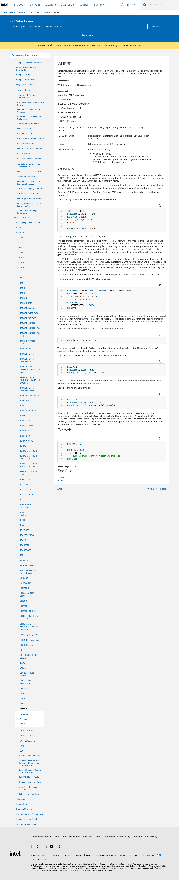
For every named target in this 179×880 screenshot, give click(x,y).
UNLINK (23, 601)
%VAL (22, 663)
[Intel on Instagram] (58, 846)
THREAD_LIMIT (26, 489)
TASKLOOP (25, 420)
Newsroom (74, 836)
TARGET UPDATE (27, 400)
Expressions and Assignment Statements (30, 117)
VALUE (23, 668)
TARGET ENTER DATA (29, 313)
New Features (24, 90)
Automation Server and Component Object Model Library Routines (29, 763)
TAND (22, 288)
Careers (98, 836)
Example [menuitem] (23, 719)
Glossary (21, 799)
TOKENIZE (24, 530)
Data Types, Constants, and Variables (29, 110)
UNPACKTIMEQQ (27, 611)
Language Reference (25, 85)
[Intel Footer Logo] (15, 853)
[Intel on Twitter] (38, 846)
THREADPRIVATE (27, 494)
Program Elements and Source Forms (30, 103)
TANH (22, 293)
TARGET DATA (26, 303)
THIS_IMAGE (25, 484)
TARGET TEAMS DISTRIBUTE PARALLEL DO (30, 369)
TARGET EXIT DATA (28, 318)
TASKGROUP (25, 415)
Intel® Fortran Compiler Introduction (26, 69)
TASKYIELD (25, 436)
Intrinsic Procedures (26, 143)
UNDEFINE (24, 588)
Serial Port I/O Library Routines (27, 788)
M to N (21, 257)
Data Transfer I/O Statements (30, 148)
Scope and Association (27, 176)
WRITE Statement (27, 741)
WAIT (22, 703)
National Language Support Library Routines (30, 771)
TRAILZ (23, 540)
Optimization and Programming (29, 814)
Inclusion (137, 836)
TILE (22, 499)
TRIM (22, 555)
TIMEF (22, 520)
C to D (21, 232)
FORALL (61, 477)
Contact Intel (60, 836)
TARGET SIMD (26, 349)
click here (108, 45)
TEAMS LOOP (26, 479)
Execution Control (25, 133)
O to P (21, 262)
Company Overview (41, 836)
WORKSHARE (26, 736)
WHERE (23, 708)
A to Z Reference (24, 217)
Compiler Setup (23, 74)
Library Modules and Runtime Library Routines (30, 204)
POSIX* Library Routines (29, 755)
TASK (22, 405)
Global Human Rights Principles (125, 868)
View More (86, 35)
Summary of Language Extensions (27, 211)
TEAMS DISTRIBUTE (28, 451)
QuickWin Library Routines (30, 777)
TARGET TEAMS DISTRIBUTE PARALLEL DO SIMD (30, 380)
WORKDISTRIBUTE (28, 731)
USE (21, 650)
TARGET (23, 298)
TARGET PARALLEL (28, 323)
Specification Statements (28, 123)
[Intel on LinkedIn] (45, 846)
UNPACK (24, 606)
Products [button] (20, 5)
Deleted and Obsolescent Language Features (28, 182)
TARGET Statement (28, 308)
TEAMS (23, 446)
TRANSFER (25, 545)
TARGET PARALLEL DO (30, 328)
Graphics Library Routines (29, 782)
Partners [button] (84, 5)
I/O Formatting (23, 153)
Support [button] (35, 5)
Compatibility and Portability (28, 819)
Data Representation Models (29, 198)
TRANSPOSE (25, 550)
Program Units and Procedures (30, 138)
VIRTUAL (24, 693)
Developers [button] (68, 5)
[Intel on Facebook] (32, 846)
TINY (22, 525)
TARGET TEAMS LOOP (29, 395)
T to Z (20, 278)
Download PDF (158, 26)
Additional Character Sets (28, 193)
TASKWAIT (24, 431)
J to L (20, 252)
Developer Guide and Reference (28, 63)
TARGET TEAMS (27, 354)
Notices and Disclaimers (27, 824)
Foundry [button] (99, 5)
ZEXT (22, 751)
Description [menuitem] (25, 714)
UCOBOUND (25, 583)
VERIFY (23, 688)
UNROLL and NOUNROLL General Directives (29, 627)
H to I (20, 247)
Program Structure (24, 809)
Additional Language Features (30, 188)
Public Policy (150, 836)
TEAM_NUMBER (27, 441)
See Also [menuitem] (24, 723)
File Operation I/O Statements (30, 158)
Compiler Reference (25, 80)
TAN (21, 283)
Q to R (21, 268)
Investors (87, 836)
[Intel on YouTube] (52, 846)
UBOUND (24, 578)
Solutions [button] (50, 5)
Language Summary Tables (30, 222)
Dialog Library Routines (28, 794)
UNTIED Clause (26, 645)
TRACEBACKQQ (27, 535)
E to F (20, 237)
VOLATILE (24, 698)
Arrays (60, 480)
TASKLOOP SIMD (27, 426)
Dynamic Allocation (25, 128)
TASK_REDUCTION (28, 410)
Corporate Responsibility (117, 836)
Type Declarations (28, 565)
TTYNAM (24, 560)
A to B (21, 227)
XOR (22, 746)
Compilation (21, 804)
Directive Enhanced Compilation (31, 171)
